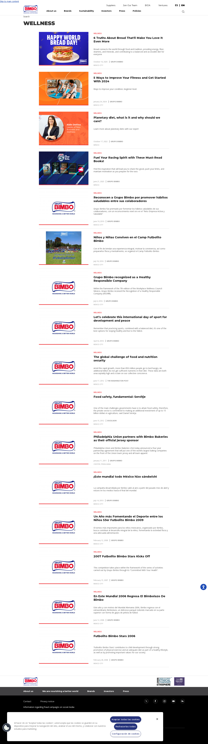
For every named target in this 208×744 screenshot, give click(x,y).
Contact (27, 701)
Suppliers (110, 5)
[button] (6, 727)
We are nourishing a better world (60, 691)
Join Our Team (130, 5)
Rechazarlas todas (126, 726)
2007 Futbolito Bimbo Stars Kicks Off (122, 556)
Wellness (98, 33)
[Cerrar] (157, 719)
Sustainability (86, 11)
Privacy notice (47, 701)
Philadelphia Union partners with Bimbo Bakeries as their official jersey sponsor (131, 438)
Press (122, 11)
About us (51, 11)
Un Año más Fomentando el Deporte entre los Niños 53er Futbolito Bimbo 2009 (128, 518)
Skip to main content (9, 1)
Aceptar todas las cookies (126, 719)
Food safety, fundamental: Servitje (120, 396)
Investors (106, 11)
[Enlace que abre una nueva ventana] (144, 701)
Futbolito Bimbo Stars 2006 (114, 636)
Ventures (162, 5)
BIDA (147, 5)
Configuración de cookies (125, 733)
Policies (137, 11)
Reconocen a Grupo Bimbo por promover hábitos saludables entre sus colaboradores (131, 199)
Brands (67, 11)
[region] (85, 726)
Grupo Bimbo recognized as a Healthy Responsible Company (122, 278)
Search (26, 16)
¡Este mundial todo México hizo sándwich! (125, 476)
